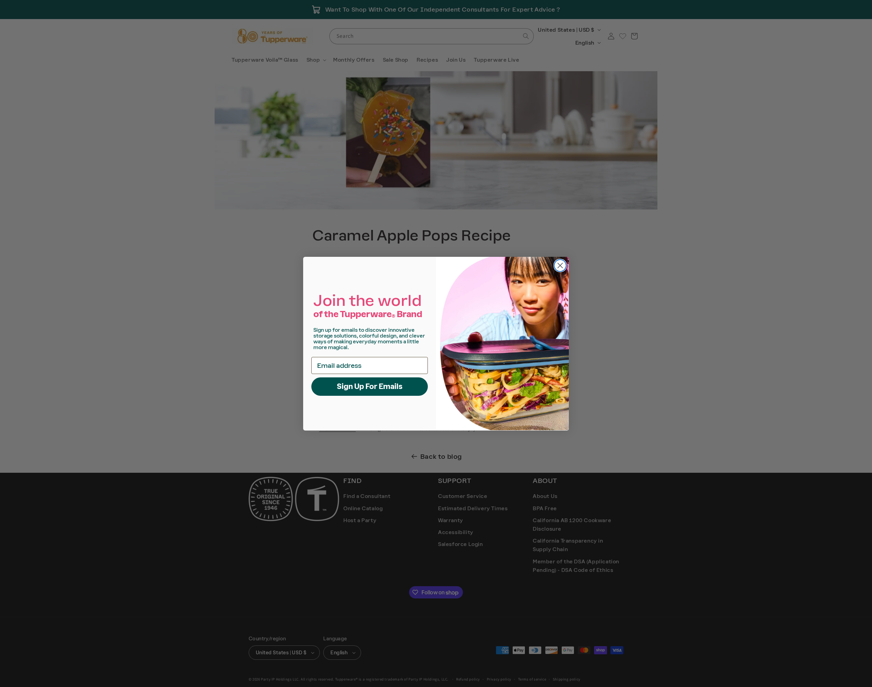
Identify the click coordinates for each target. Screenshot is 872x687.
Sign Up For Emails (370, 386)
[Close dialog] (560, 265)
